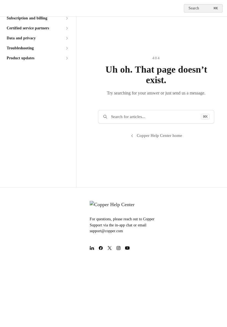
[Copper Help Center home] (5, 8)
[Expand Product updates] (67, 58)
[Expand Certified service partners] (67, 28)
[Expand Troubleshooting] (67, 48)
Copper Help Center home (159, 135)
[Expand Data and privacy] (67, 38)
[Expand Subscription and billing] (67, 18)
